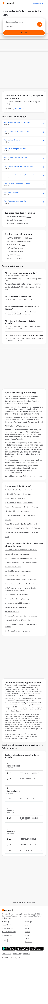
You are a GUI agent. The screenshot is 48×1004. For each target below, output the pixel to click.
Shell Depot (22, 498)
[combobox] (24, 22)
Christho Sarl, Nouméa (13, 567)
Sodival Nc (29, 490)
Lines (27, 925)
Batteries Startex (30, 507)
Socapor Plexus (10, 498)
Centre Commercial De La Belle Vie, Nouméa (20, 558)
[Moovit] (8, 3)
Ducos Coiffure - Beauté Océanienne (27, 528)
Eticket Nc (8, 528)
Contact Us (26, 954)
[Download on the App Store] (22, 949)
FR (5, 940)
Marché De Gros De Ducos (14, 490)
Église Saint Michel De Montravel (16, 511)
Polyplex (35, 532)
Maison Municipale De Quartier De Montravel (21, 524)
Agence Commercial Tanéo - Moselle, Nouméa (21, 563)
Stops (27, 935)
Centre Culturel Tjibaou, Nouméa (16, 599)
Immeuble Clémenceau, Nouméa (16, 554)
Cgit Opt (8, 520)
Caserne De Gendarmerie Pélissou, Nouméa (20, 616)
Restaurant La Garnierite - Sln (15, 515)
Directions (28, 942)
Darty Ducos (27, 494)
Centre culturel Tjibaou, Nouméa (16, 595)
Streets (27, 932)
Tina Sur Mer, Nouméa (13, 580)
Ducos (7, 537)
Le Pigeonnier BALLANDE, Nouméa (17, 603)
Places (27, 928)
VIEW (29, 217)
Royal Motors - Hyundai (13, 503)
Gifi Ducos (31, 515)
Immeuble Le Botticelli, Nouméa (16, 607)
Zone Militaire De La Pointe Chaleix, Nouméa (20, 550)
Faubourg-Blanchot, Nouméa (15, 575)
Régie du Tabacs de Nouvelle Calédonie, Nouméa (22, 584)
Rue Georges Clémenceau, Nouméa (17, 631)
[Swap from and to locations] (39, 24)
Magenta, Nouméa (29, 580)
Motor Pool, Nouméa (12, 612)
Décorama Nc (28, 503)
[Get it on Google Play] (8, 949)
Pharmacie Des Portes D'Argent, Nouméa (19, 620)
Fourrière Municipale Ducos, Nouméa (18, 571)
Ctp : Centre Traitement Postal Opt (17, 532)
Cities (27, 938)
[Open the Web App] (36, 949)
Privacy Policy (17, 954)
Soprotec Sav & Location (13, 507)
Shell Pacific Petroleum (13, 494)
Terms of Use (6, 954)
